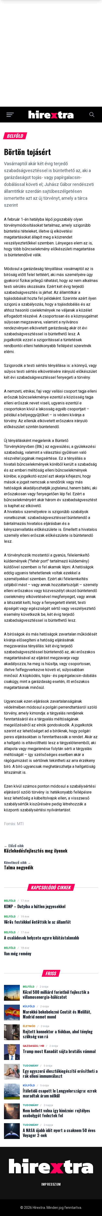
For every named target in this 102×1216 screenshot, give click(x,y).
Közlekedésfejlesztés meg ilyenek (35, 848)
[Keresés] (92, 114)
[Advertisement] (51, 53)
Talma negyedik (18, 865)
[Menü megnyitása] (10, 114)
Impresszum (51, 1184)
